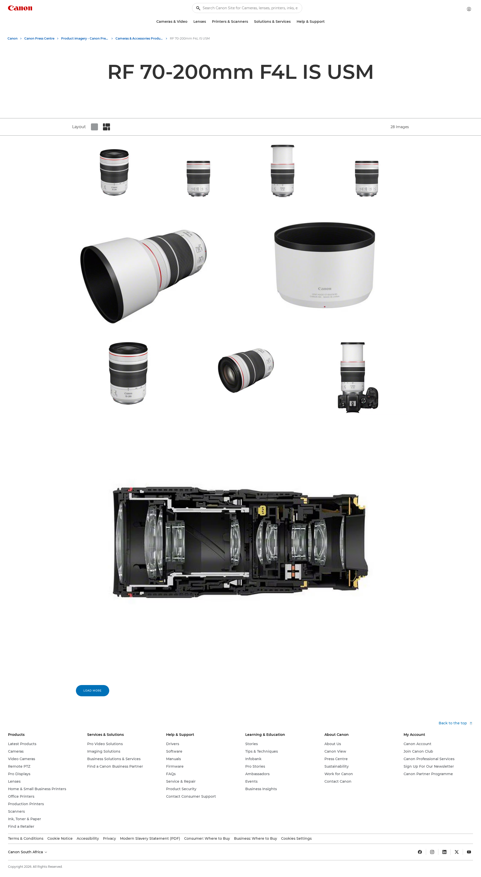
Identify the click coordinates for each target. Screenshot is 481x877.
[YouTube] (469, 852)
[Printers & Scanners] (250, 21)
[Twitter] (457, 852)
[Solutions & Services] (293, 21)
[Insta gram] (432, 852)
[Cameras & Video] (189, 21)
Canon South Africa (26, 852)
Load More (92, 690)
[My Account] (469, 9)
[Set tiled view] (94, 126)
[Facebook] (420, 852)
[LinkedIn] (444, 852)
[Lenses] (208, 21)
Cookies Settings (296, 838)
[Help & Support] (327, 21)
